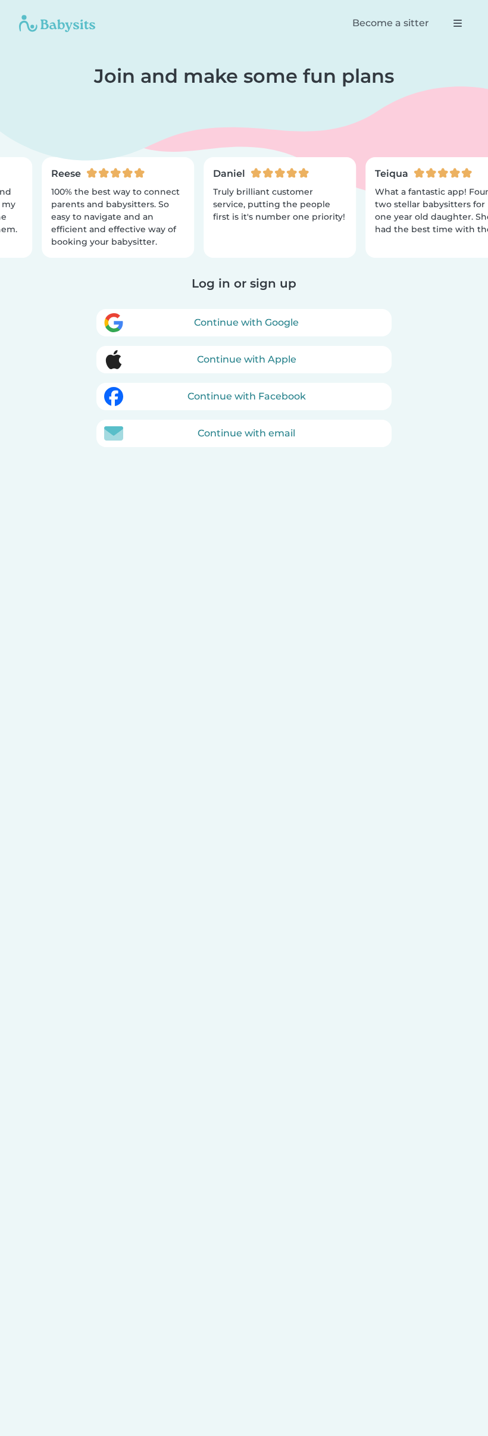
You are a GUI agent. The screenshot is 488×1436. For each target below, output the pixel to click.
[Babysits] (57, 23)
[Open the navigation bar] (457, 23)
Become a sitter (390, 23)
